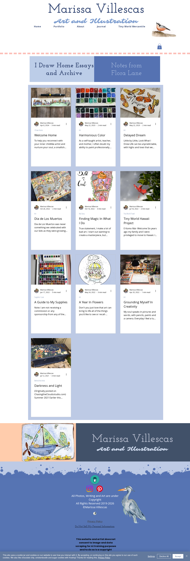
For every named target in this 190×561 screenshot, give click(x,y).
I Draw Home (38, 130)
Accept (178, 556)
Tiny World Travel (129, 213)
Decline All (164, 556)
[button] (159, 46)
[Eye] (95, 513)
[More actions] (67, 124)
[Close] (186, 556)
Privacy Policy (104, 557)
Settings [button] (151, 556)
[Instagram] (89, 488)
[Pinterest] (99, 488)
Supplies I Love (39, 297)
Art (80, 130)
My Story (82, 213)
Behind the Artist (39, 380)
